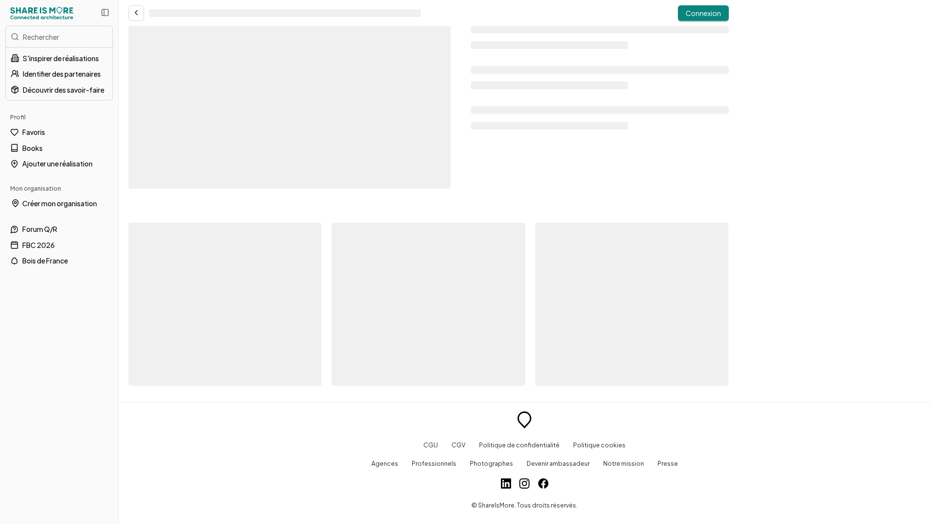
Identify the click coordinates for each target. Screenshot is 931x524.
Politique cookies (599, 445)
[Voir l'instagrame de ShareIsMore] (524, 484)
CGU (430, 445)
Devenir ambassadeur (558, 463)
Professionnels (434, 463)
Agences (384, 463)
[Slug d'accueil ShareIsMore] (524, 421)
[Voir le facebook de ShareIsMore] (543, 484)
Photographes (491, 463)
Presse (668, 463)
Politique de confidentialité (519, 445)
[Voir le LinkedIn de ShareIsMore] (506, 484)
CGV (458, 445)
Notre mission (623, 463)
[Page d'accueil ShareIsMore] (41, 13)
